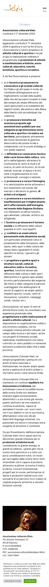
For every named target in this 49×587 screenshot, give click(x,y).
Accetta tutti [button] (30, 581)
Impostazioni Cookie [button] (13, 581)
